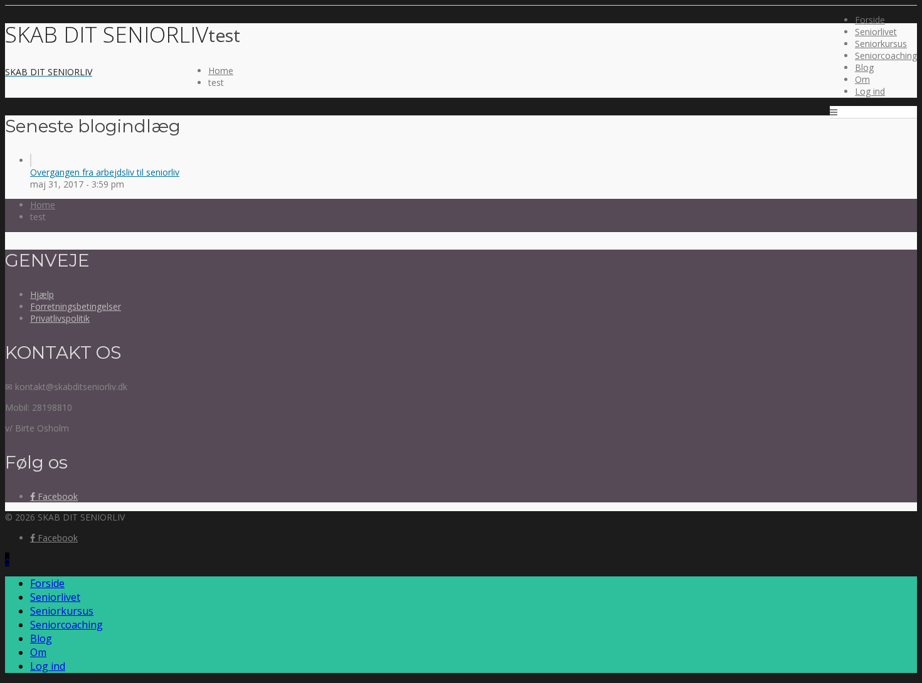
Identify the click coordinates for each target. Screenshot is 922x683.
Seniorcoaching (886, 55)
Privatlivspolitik (60, 318)
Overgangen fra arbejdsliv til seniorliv (104, 172)
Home (220, 71)
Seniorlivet (876, 32)
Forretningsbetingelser (75, 306)
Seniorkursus (881, 44)
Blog (864, 67)
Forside (870, 20)
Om (862, 79)
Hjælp (42, 294)
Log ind (870, 91)
